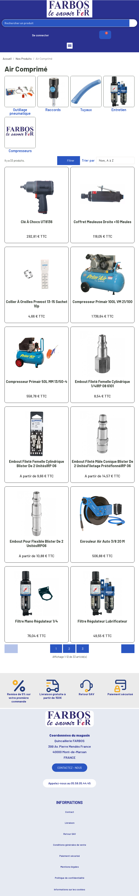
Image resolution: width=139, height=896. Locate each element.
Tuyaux (86, 109)
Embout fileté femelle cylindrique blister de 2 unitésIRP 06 (36, 463)
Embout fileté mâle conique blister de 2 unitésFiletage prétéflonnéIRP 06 (102, 463)
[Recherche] (133, 23)
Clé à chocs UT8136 (36, 222)
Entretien (118, 109)
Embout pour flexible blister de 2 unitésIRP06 (36, 543)
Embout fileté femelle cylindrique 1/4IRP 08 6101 (102, 383)
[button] (68, 160)
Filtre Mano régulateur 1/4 (36, 621)
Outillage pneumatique (20, 111)
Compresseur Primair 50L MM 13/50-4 (36, 381)
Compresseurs (20, 151)
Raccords (53, 109)
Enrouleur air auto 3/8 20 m (102, 541)
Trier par (88, 160)
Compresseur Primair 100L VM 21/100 (102, 301)
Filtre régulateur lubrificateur (102, 621)
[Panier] (105, 35)
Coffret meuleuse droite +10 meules (102, 222)
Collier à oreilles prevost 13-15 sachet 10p (36, 303)
